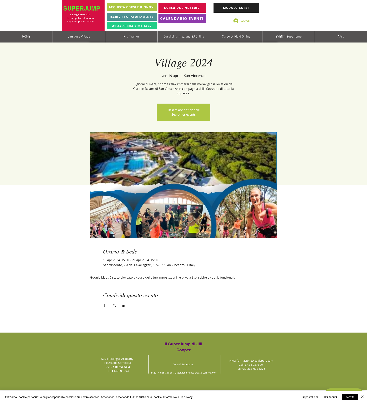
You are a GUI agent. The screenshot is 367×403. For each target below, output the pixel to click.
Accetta (350, 397)
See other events (183, 114)
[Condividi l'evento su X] (114, 305)
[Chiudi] (362, 397)
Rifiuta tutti (330, 397)
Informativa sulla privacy (177, 397)
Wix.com (212, 372)
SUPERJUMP (82, 8)
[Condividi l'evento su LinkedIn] (123, 305)
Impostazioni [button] (310, 397)
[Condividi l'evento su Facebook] (105, 305)
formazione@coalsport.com (255, 360)
